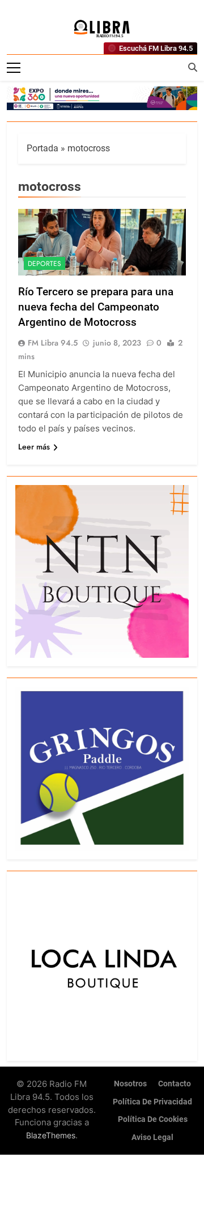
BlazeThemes (50, 1135)
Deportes (44, 264)
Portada (42, 148)
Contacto (174, 1084)
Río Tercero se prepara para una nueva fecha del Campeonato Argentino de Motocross (95, 307)
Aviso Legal (152, 1137)
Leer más (34, 446)
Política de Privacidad (152, 1102)
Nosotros (130, 1084)
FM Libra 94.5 (53, 342)
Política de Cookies (153, 1119)
